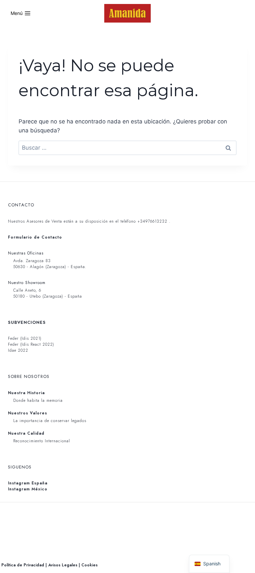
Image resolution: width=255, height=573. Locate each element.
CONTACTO (21, 205)
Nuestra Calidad (26, 433)
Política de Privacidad (22, 565)
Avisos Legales (62, 565)
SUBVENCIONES (27, 322)
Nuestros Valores (27, 413)
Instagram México (27, 489)
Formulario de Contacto (35, 237)
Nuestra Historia (26, 393)
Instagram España (27, 483)
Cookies (89, 565)
